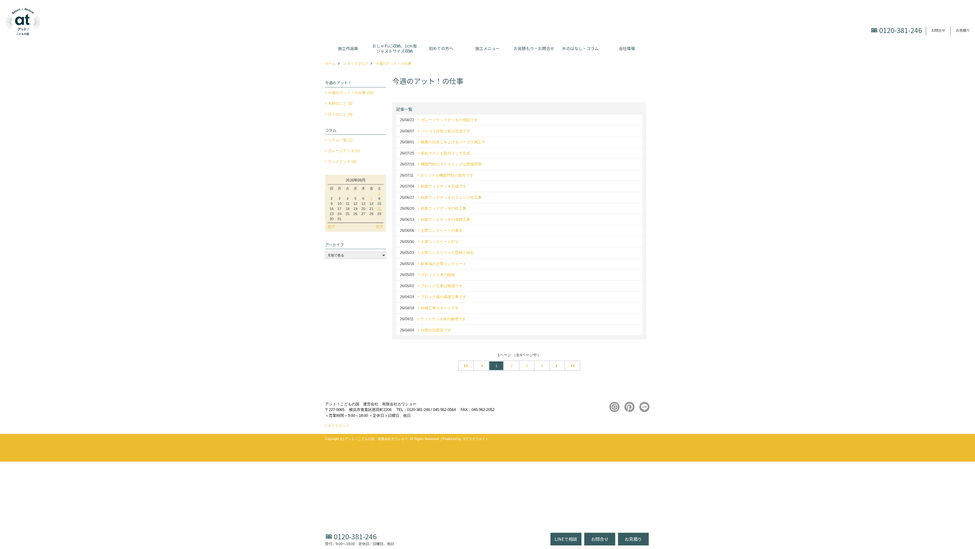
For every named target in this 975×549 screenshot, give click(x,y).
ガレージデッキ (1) (344, 150)
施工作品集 (348, 48)
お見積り (963, 30)
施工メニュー (487, 48)
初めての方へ (441, 48)
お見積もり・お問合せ (534, 48)
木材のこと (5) (340, 103)
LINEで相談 (566, 539)
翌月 (379, 226)
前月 (331, 226)
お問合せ (938, 30)
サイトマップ (338, 426)
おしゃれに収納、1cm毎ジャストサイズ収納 (394, 48)
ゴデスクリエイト (475, 439)
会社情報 (627, 48)
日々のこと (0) (340, 114)
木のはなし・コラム (580, 48)
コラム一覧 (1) (340, 140)
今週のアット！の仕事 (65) (350, 92)
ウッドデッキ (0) (342, 161)
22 (379, 209)
